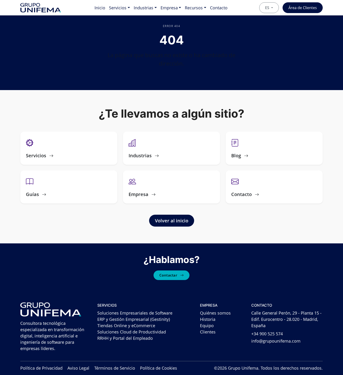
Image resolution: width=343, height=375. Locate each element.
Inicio (99, 8)
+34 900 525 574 (267, 333)
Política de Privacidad (41, 368)
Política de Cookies (158, 368)
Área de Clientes (302, 7)
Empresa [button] (169, 8)
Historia (207, 319)
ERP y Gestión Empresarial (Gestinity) (133, 319)
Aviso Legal (78, 368)
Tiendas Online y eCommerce (126, 325)
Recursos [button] (194, 8)
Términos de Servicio (114, 368)
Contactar (168, 275)
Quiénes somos (215, 313)
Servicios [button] (117, 8)
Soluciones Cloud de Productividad (131, 332)
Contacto (219, 8)
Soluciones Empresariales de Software (134, 313)
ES (267, 7)
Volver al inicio (171, 220)
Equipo (207, 325)
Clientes (208, 332)
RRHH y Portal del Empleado (125, 338)
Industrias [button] (143, 8)
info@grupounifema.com (276, 341)
